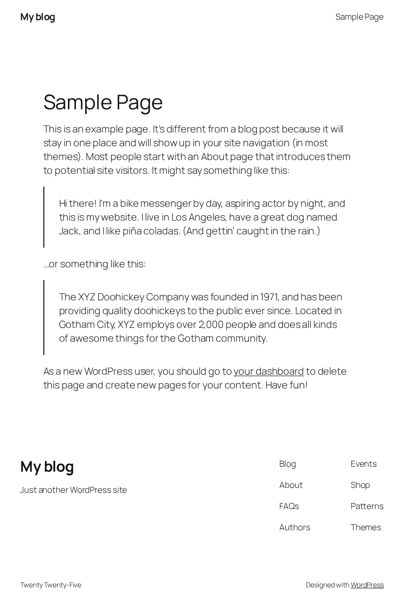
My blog (37, 16)
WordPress (367, 584)
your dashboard (269, 371)
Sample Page (360, 16)
